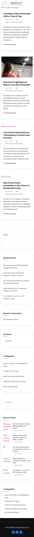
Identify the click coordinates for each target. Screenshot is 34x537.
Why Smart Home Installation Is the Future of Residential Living (16, 185)
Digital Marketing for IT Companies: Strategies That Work (21, 461)
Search (5, 235)
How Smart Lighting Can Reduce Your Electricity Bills (16, 83)
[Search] (29, 401)
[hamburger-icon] (4, 3)
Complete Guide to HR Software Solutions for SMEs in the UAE (20, 437)
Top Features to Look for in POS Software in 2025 (21, 471)
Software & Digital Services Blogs (14, 381)
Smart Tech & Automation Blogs (13, 22)
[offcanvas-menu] (28, 3)
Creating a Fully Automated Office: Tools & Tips (17, 15)
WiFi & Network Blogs (10, 387)
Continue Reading (9, 44)
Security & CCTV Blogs (10, 371)
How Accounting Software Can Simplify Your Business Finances (21, 449)
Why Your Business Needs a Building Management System (21, 426)
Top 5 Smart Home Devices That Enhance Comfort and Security (16, 135)
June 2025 (8, 341)
